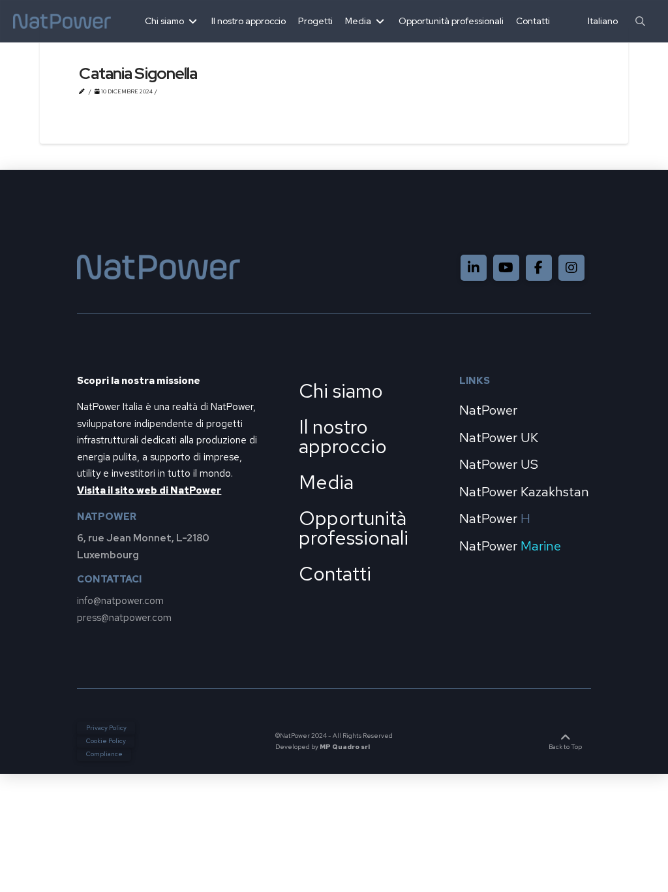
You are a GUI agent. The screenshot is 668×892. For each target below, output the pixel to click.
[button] (640, 21)
